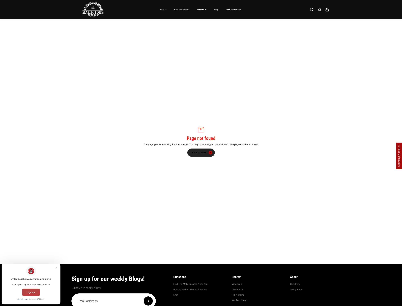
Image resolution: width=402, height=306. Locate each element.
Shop (162, 9)
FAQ (175, 294)
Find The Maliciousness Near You (190, 284)
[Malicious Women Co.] (93, 10)
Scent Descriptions (181, 9)
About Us (200, 9)
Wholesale (237, 284)
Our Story (295, 284)
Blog (216, 9)
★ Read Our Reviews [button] (399, 156)
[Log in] (319, 9)
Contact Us (237, 289)
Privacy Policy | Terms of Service (190, 289)
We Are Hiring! (239, 300)
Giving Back (296, 289)
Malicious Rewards (233, 9)
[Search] (311, 9)
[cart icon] (327, 9)
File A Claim (238, 294)
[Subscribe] (148, 301)
